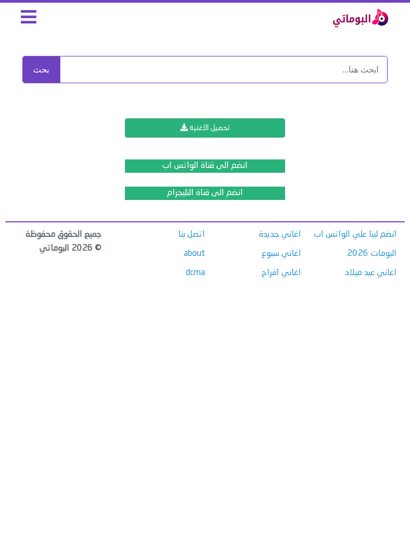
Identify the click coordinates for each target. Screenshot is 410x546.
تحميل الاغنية (209, 128)
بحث (41, 69)
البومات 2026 (372, 254)
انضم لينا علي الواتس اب (355, 234)
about (194, 254)
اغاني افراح (281, 273)
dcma (195, 273)
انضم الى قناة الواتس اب (205, 166)
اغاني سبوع (281, 254)
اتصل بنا (191, 234)
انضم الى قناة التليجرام (205, 193)
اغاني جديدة (280, 234)
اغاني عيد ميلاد (371, 273)
